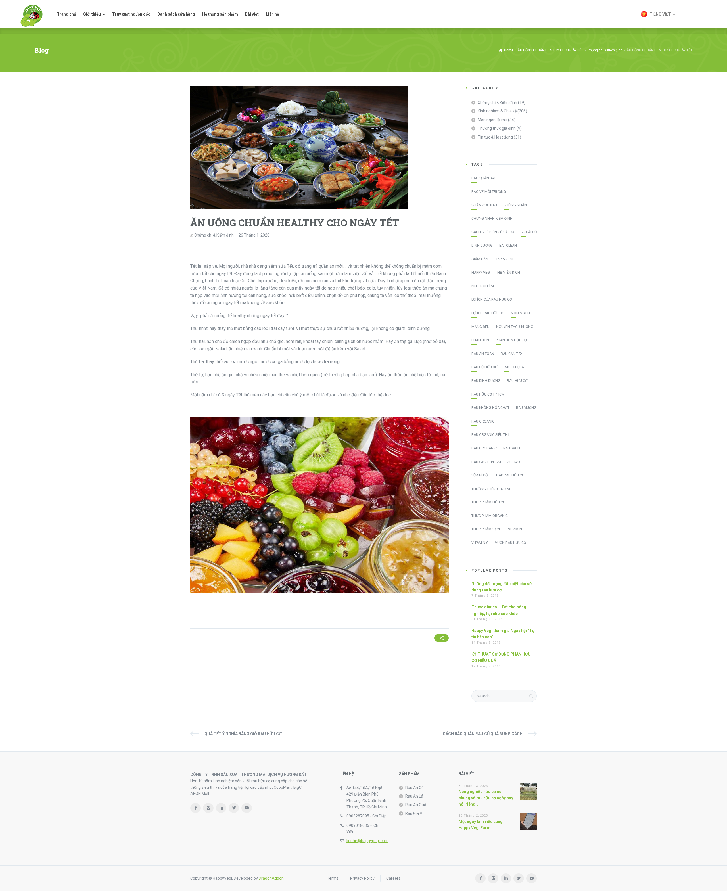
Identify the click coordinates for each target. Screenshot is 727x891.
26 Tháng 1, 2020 (254, 235)
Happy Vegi (481, 273)
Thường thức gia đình (497, 128)
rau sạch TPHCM (486, 462)
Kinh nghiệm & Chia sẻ (497, 111)
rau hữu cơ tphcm (488, 394)
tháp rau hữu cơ (509, 475)
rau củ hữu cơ (484, 367)
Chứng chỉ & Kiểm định (214, 235)
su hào (513, 462)
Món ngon (520, 313)
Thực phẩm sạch (486, 529)
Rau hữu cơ (517, 381)
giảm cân (479, 259)
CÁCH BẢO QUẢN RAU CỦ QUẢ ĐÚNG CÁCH (483, 733)
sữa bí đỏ (479, 475)
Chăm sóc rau (484, 205)
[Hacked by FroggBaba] (31, 14)
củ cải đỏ (529, 232)
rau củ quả (514, 367)
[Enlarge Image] (299, 147)
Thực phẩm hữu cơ (488, 502)
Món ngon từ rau (492, 120)
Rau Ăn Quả (415, 804)
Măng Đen (480, 327)
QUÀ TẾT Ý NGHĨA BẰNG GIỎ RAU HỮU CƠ (243, 733)
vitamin (515, 529)
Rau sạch (511, 448)
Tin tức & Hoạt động (495, 137)
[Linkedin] (221, 808)
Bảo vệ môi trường (488, 192)
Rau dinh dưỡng (485, 381)
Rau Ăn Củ (414, 787)
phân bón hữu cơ (511, 340)
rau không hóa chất (490, 408)
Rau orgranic (484, 448)
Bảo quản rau (484, 178)
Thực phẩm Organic (489, 516)
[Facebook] (195, 808)
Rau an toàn (482, 354)
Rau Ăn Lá (414, 796)
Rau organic (482, 421)
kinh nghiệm (482, 286)
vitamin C (479, 543)
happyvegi (504, 259)
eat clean (508, 246)
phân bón (480, 340)
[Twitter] (234, 808)
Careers (393, 878)
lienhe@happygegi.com (367, 840)
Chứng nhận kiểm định (492, 219)
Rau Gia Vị (414, 813)
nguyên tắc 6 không (514, 327)
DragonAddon (271, 878)
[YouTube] (246, 808)
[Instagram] (208, 808)
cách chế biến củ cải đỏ (492, 232)
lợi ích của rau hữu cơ (491, 300)
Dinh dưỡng (482, 246)
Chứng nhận (515, 205)
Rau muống (526, 408)
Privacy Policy (362, 878)
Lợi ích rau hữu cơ (487, 313)
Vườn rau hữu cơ (510, 543)
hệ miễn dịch (508, 273)
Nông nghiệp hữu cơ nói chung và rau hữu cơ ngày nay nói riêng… (486, 798)
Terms (333, 878)
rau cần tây (511, 354)
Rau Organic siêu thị (490, 435)
